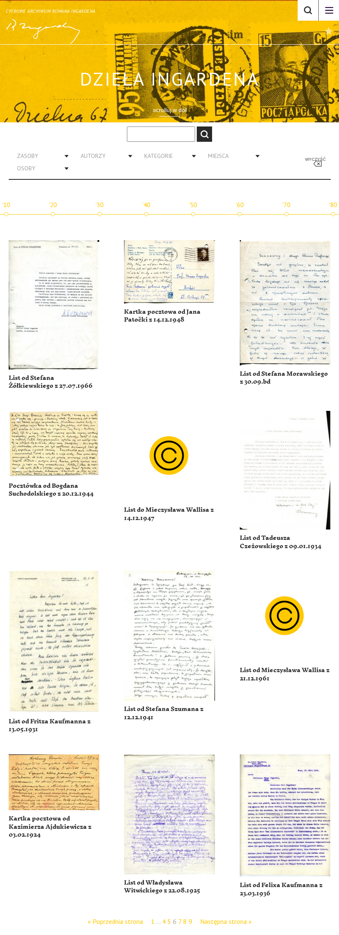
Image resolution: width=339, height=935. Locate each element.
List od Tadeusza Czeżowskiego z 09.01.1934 (280, 542)
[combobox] (40, 156)
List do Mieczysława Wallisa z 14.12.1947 (169, 514)
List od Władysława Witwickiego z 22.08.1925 (162, 886)
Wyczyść (315, 159)
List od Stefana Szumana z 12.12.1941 (163, 713)
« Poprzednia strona (115, 921)
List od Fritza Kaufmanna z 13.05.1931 (50, 725)
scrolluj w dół (169, 110)
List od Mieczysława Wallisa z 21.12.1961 (284, 674)
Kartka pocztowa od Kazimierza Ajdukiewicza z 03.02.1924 (50, 826)
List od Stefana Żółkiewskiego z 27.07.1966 (51, 382)
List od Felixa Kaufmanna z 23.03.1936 (281, 889)
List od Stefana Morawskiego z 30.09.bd (284, 378)
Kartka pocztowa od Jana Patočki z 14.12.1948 (162, 316)
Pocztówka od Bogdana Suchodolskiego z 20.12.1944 (51, 490)
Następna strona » (226, 921)
